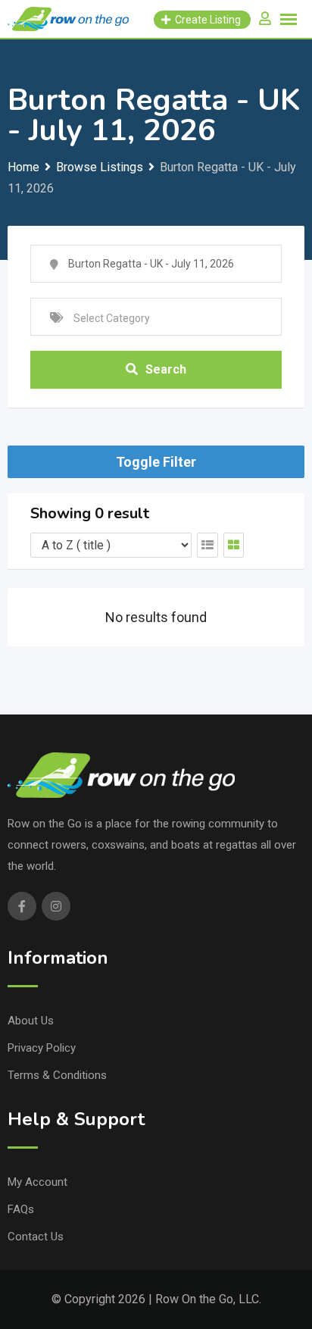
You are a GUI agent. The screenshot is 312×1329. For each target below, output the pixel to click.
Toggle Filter (156, 462)
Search (165, 369)
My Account (37, 1182)
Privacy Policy (42, 1048)
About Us (31, 1020)
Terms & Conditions (57, 1075)
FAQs (21, 1209)
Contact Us (36, 1236)
